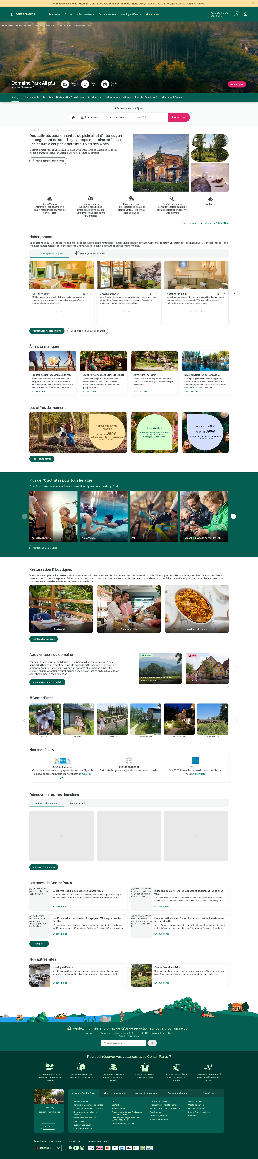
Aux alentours (94, 97)
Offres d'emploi (195, 1101)
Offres (68, 14)
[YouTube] (76, 1148)
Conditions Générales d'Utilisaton (88, 1108)
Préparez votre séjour (160, 1101)
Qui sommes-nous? (82, 1125)
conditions (133, 1036)
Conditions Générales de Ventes (88, 1105)
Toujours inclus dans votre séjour (165, 1108)
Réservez (199, 3)
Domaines (54, 14)
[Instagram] (82, 1148)
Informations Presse (82, 1128)
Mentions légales (81, 1101)
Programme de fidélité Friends (163, 1105)
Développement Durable (123, 1123)
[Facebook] (70, 1148)
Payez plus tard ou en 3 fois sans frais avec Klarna (127, 1113)
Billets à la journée (158, 1116)
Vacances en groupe (159, 1119)
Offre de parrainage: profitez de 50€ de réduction (126, 1119)
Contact (115, 1105)
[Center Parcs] (22, 14)
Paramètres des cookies (84, 1118)
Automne (154, 14)
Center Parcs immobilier (199, 1112)
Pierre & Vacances (196, 1108)
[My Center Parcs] (245, 14)
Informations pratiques (118, 97)
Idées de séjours (85, 14)
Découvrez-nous (107, 14)
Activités (48, 97)
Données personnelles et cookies (85, 1113)
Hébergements (31, 97)
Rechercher (179, 117)
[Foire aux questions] (237, 14)
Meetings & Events (131, 14)
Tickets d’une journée (146, 97)
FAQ (113, 1101)
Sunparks (192, 1116)
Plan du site (78, 1121)
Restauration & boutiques (70, 97)
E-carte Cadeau (119, 1108)
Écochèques (155, 1112)
